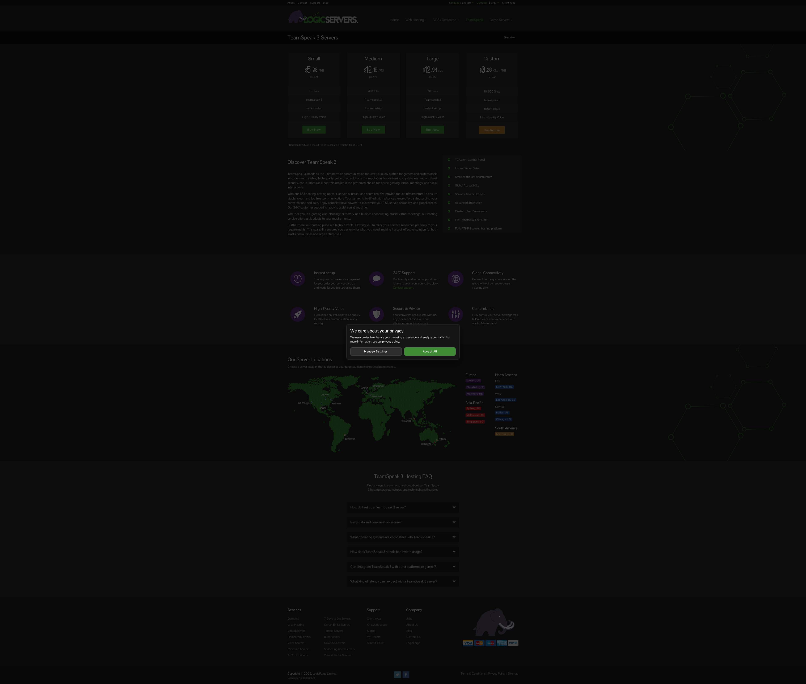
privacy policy (390, 341)
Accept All (430, 351)
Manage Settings (376, 351)
